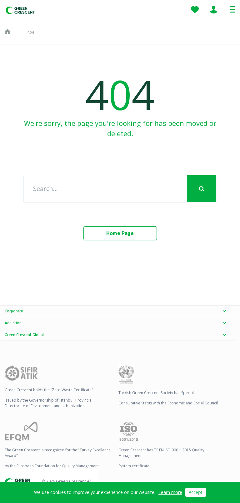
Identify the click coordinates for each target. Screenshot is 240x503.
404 (30, 32)
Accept (195, 492)
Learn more (170, 492)
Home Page (120, 233)
